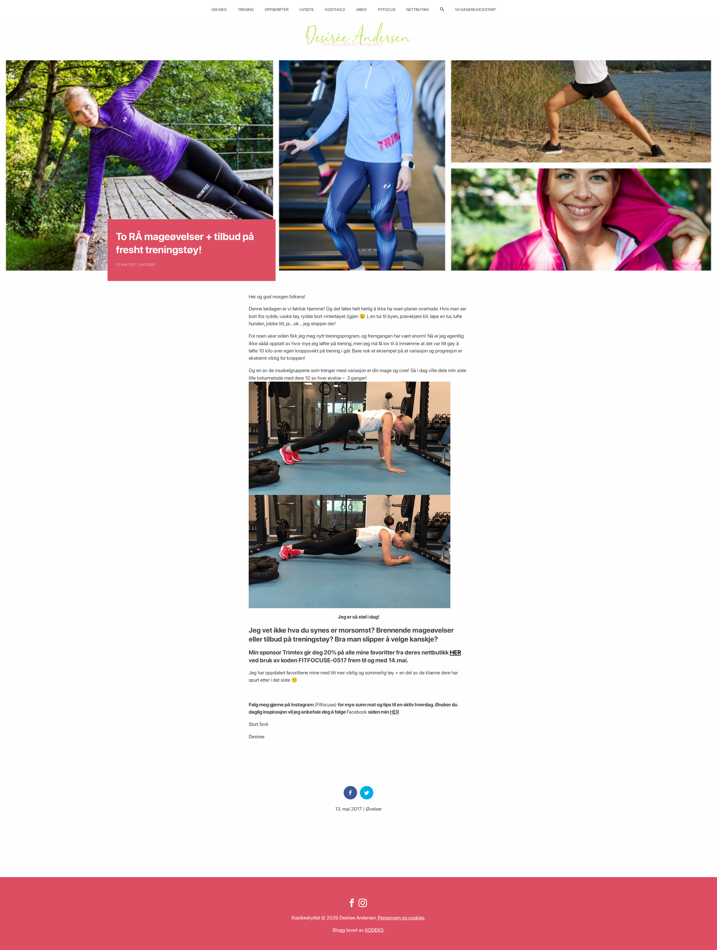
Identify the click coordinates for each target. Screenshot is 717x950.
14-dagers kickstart (475, 9)
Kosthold (335, 9)
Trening (246, 9)
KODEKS (374, 930)
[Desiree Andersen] (358, 34)
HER (455, 652)
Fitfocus (386, 9)
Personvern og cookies (401, 918)
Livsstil (306, 9)
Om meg (219, 9)
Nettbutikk (417, 9)
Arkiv (361, 9)
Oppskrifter (276, 9)
